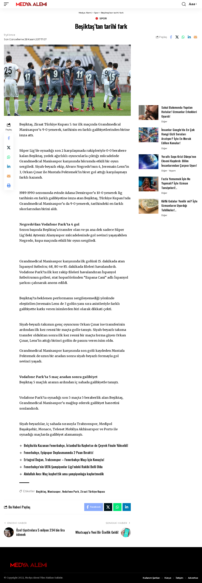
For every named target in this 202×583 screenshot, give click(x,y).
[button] (7, 4)
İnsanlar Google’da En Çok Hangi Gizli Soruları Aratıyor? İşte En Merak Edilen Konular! (178, 136)
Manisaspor (54, 491)
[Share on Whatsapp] (183, 37)
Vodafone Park (70, 491)
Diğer (164, 121)
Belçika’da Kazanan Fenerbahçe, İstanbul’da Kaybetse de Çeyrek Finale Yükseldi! (76, 445)
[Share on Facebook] (171, 37)
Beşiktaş (41, 491)
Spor (103, 18)
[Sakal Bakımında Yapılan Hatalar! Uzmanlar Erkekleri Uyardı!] (148, 112)
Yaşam (172, 170)
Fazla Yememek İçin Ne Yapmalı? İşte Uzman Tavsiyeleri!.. (175, 183)
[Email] (195, 37)
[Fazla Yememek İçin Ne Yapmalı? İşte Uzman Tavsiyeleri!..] (148, 184)
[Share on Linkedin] (189, 37)
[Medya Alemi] (31, 4)
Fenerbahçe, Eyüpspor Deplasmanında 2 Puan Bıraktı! (58, 452)
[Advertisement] (168, 72)
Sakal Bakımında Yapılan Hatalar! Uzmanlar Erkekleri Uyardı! (179, 111)
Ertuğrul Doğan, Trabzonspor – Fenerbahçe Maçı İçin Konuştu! (64, 459)
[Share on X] (177, 37)
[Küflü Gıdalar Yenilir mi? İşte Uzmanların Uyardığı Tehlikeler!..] (148, 206)
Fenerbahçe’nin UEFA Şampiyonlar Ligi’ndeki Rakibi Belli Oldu (63, 466)
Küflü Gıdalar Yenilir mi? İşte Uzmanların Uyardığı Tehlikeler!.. (179, 205)
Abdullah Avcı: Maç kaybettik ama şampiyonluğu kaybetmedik (64, 474)
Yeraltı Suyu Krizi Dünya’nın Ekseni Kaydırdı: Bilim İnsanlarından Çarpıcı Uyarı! (179, 161)
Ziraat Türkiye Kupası (92, 491)
